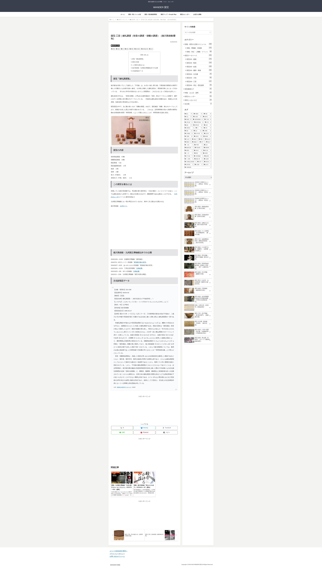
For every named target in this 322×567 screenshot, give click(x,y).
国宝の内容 (135, 62)
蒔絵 (119, 49)
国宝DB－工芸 (116, 45)
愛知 (127, 49)
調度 (132, 49)
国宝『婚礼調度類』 (138, 59)
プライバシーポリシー (117, 554)
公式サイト (123, 206)
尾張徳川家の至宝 (140, 262)
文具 (152, 49)
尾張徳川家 (145, 49)
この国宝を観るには (138, 65)
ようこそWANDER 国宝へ (118, 551)
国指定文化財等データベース (124, 387)
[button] (167, 432)
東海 (114, 49)
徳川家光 (138, 49)
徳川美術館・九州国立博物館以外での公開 (145, 68)
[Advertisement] (144, 29)
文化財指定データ (137, 71)
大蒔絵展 (139, 268)
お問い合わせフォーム (117, 556)
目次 (141, 55)
